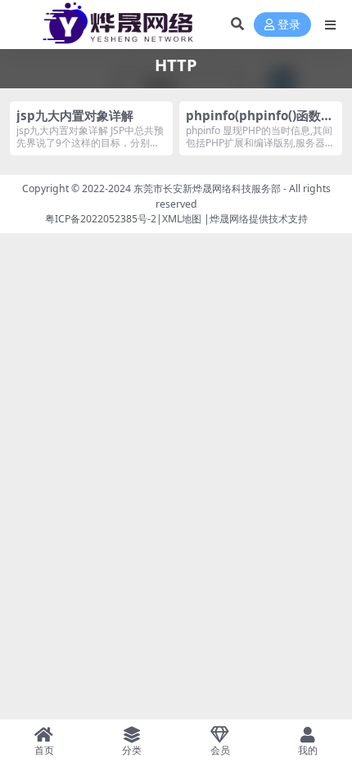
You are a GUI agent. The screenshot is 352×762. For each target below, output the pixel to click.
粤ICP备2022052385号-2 (100, 219)
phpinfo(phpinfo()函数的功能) (259, 122)
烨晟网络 (229, 219)
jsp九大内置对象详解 (74, 115)
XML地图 (181, 219)
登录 (289, 25)
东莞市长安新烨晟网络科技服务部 (207, 188)
